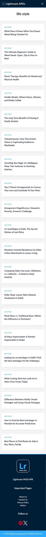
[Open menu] (42, 3)
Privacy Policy (23, 503)
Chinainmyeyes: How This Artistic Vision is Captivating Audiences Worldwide (20, 142)
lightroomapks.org (18, 534)
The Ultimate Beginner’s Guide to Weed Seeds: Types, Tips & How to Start (20, 55)
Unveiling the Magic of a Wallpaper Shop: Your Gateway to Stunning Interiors (21, 166)
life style (8, 27)
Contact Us (23, 500)
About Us (23, 497)
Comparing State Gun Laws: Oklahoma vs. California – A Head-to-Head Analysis (22, 274)
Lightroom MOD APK (23, 479)
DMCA (23, 506)
